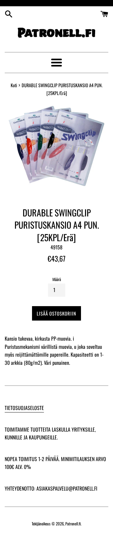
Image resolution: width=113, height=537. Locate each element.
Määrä (56, 279)
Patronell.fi (73, 524)
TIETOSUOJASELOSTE (24, 408)
